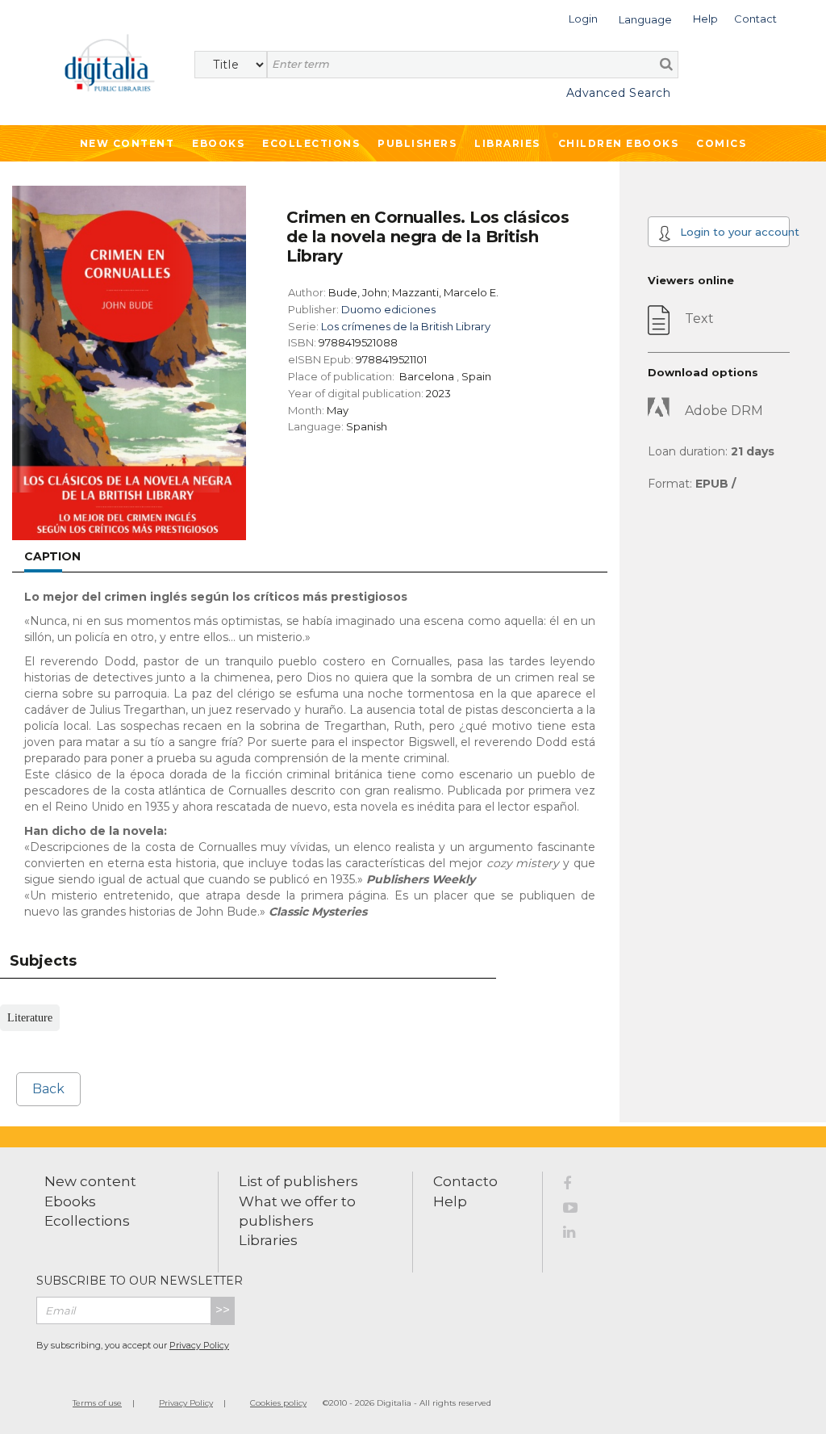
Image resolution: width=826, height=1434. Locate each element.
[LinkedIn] (579, 1234)
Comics (721, 143)
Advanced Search (618, 93)
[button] (583, 17)
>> (222, 1310)
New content (90, 1181)
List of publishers (298, 1181)
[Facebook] (579, 1186)
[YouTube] (579, 1210)
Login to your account (733, 231)
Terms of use (97, 1403)
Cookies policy (278, 1403)
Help (450, 1201)
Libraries (507, 143)
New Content (127, 143)
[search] (666, 63)
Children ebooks (618, 143)
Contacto (465, 1181)
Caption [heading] (52, 556)
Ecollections (311, 143)
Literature (29, 1018)
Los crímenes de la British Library (405, 326)
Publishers (417, 143)
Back (48, 1088)
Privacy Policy (199, 1345)
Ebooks (218, 143)
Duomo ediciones (388, 309)
